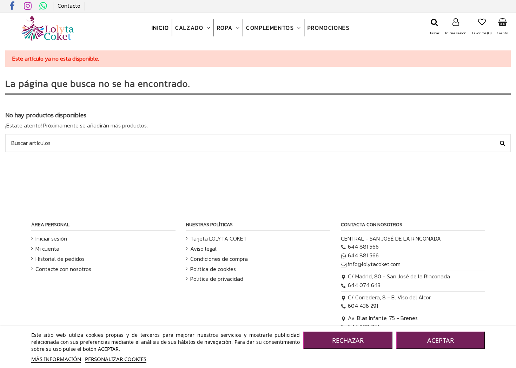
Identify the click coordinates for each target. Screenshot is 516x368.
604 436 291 (363, 305)
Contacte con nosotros (63, 269)
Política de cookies (213, 269)
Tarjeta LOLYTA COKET (218, 238)
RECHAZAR (348, 340)
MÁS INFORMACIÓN (56, 358)
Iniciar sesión (51, 238)
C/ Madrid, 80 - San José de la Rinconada (399, 276)
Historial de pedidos (60, 259)
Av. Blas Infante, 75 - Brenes (383, 318)
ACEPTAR (440, 340)
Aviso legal (203, 248)
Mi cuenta (47, 248)
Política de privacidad (216, 279)
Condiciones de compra (219, 259)
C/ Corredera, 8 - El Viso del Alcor (389, 297)
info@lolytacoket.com (374, 264)
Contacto (69, 5)
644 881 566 (363, 246)
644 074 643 (364, 285)
